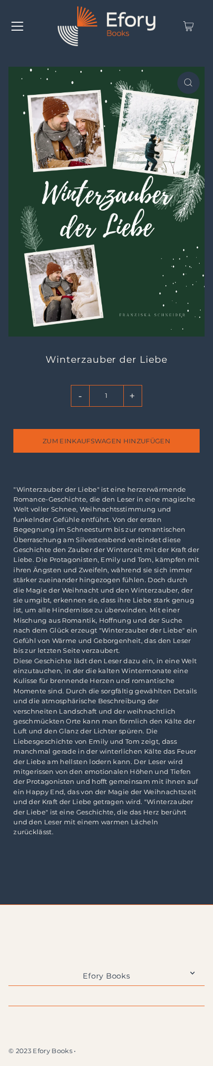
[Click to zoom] (188, 83)
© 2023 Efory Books (40, 1051)
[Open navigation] (17, 26)
